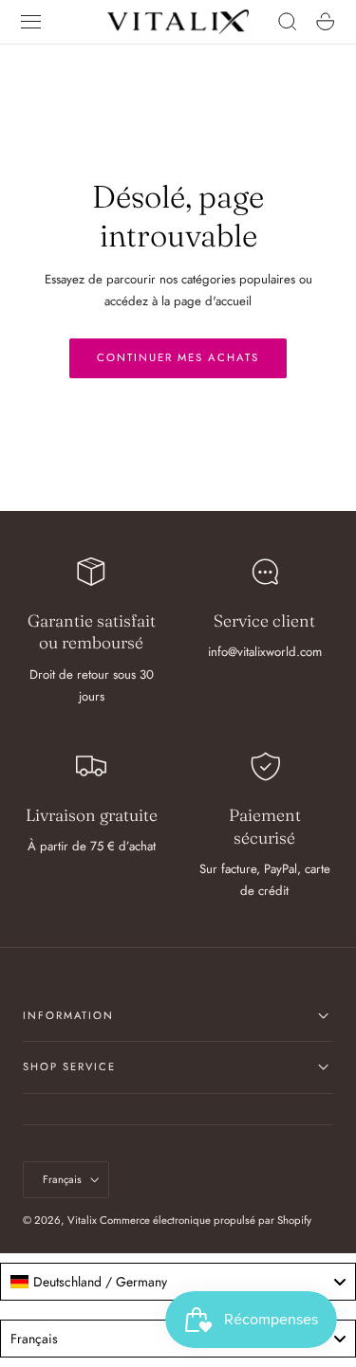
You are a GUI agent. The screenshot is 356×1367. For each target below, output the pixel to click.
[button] (31, 22)
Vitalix (82, 1220)
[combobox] (178, 1282)
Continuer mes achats (178, 357)
